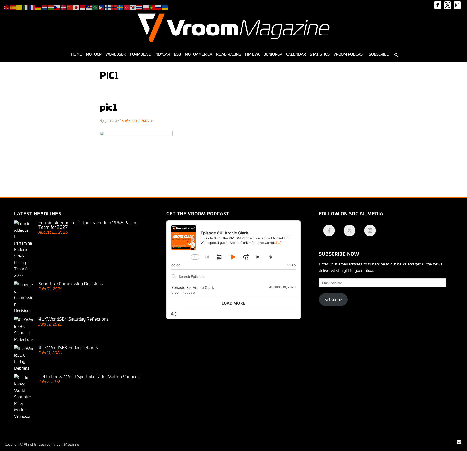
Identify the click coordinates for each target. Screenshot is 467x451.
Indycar (162, 54)
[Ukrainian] (165, 7)
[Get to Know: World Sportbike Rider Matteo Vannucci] (24, 396)
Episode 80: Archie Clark (192, 287)
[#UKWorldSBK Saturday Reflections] (24, 329)
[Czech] (57, 7)
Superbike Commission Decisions (70, 283)
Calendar (296, 54)
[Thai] (139, 7)
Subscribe (379, 54)
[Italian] (26, 7)
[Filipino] (102, 7)
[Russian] (158, 7)
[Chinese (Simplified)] (70, 7)
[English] (7, 7)
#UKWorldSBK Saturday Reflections (73, 319)
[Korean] (133, 7)
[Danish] (64, 7)
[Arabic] (95, 7)
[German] (38, 7)
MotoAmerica (198, 54)
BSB (177, 54)
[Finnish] (108, 7)
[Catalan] (19, 7)
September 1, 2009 (135, 120)
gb (106, 120)
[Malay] (89, 7)
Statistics (320, 54)
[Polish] (146, 7)
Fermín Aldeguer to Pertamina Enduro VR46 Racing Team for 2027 (87, 224)
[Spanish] (13, 7)
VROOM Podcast (349, 54)
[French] (32, 7)
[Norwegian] (114, 7)
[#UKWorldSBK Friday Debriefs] (24, 358)
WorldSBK (116, 54)
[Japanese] (76, 7)
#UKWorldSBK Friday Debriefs (68, 347)
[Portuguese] (152, 7)
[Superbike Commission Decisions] (24, 297)
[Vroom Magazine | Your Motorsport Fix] (233, 28)
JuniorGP (273, 54)
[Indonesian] (83, 7)
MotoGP (94, 54)
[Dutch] (45, 7)
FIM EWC (252, 54)
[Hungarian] (51, 7)
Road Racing (228, 54)
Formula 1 (140, 54)
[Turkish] (127, 7)
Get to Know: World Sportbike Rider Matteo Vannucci (89, 376)
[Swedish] (120, 7)
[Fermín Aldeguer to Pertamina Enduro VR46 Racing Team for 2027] (24, 249)
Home (76, 54)
